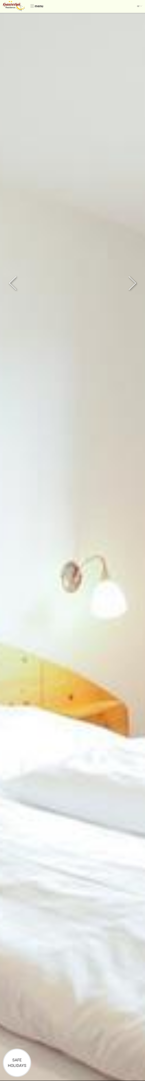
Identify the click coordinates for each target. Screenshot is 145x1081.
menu (38, 6)
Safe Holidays (17, 1063)
